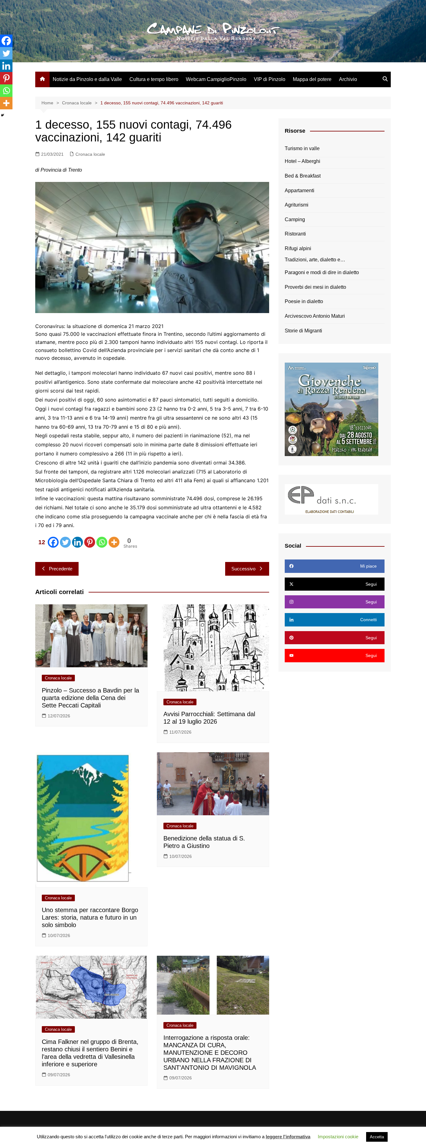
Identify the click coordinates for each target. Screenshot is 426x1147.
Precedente (60, 568)
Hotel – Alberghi (302, 161)
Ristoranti (295, 233)
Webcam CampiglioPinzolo (216, 79)
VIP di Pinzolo (269, 79)
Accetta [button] (377, 1137)
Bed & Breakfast (303, 175)
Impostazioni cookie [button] (338, 1136)
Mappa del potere (312, 79)
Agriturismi (296, 204)
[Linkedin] (77, 542)
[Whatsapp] (101, 542)
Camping (295, 219)
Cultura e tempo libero (153, 79)
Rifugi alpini (298, 248)
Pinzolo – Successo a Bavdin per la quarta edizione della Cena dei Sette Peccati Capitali (90, 698)
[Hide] (2, 115)
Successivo (243, 568)
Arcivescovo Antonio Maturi (315, 316)
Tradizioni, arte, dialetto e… (315, 259)
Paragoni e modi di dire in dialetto (322, 272)
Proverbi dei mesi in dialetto (315, 287)
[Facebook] (6, 41)
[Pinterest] (89, 542)
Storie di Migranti (303, 330)
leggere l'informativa (288, 1136)
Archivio (348, 79)
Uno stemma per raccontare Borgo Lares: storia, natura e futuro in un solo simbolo (90, 917)
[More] (114, 542)
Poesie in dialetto (304, 301)
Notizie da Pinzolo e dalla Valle (87, 79)
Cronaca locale (90, 154)
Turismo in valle (302, 148)
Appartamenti (299, 190)
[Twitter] (65, 542)
